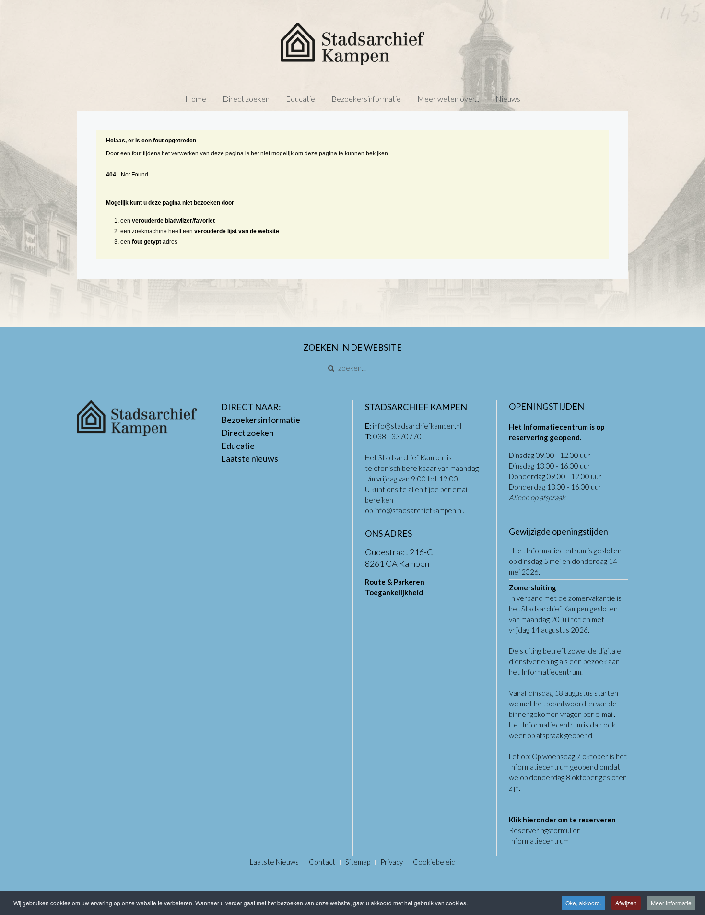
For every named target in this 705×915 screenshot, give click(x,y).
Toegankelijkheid (394, 592)
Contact (322, 861)
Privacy (391, 861)
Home (195, 98)
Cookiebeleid (434, 861)
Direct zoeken (246, 98)
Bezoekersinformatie (366, 98)
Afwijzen (626, 903)
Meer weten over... (448, 98)
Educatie (300, 98)
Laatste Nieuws (274, 861)
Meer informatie (671, 903)
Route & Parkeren (394, 581)
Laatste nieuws (249, 458)
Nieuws (507, 98)
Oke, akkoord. (583, 903)
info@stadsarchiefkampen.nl (417, 426)
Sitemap (357, 861)
